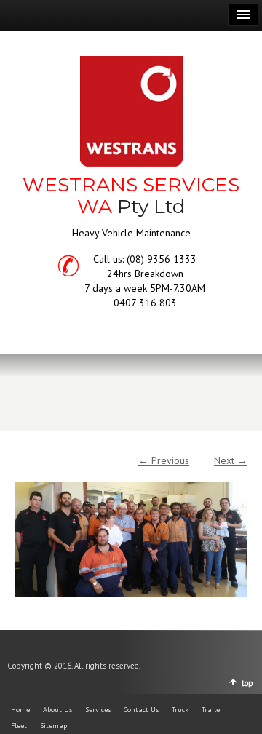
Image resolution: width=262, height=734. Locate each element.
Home (20, 709)
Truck (180, 709)
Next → (230, 460)
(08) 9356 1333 (161, 259)
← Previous (163, 460)
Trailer (212, 709)
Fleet (19, 725)
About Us (57, 709)
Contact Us (141, 709)
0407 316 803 (145, 302)
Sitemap (53, 725)
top (247, 683)
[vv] (131, 532)
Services (98, 709)
